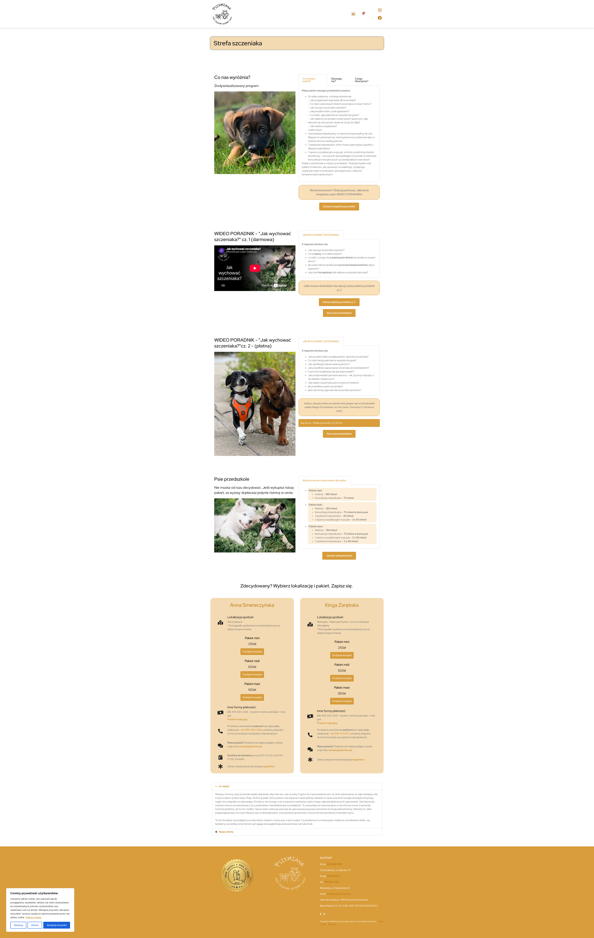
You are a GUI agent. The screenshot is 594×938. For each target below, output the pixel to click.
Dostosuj (18, 925)
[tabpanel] (339, 134)
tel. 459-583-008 (251, 729)
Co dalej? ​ (224, 786)
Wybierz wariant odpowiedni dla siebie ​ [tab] (325, 480)
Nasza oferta (226, 831)
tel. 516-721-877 (340, 733)
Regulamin (332, 924)
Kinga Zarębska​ (342, 605)
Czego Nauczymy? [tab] (361, 80)
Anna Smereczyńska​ (252, 605)
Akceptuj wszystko (57, 925)
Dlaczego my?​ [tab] (336, 80)
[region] (40, 910)
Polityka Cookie (33, 917)
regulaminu (269, 766)
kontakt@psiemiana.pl (250, 746)
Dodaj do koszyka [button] (252, 651)
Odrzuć (35, 925)
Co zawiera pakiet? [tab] (309, 80)
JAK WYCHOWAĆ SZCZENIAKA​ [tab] (321, 235)
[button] (353, 14)
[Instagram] (380, 10)
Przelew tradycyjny (237, 719)
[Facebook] (380, 18)
